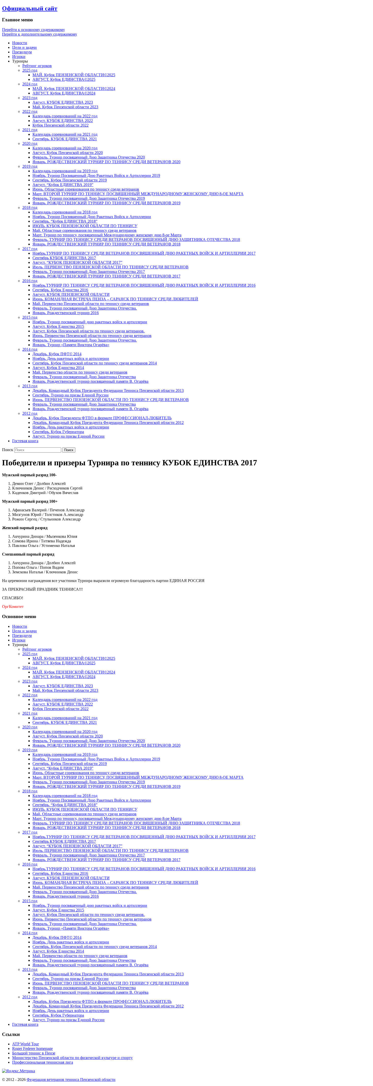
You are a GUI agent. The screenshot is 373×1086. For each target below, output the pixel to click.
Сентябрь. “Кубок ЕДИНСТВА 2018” (64, 221)
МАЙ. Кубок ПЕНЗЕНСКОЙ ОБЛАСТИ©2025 (73, 75)
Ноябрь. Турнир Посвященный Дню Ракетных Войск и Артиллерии (91, 217)
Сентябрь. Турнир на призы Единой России (70, 395)
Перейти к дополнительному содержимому (39, 34)
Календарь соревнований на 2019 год (64, 171)
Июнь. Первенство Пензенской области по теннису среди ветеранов (91, 335)
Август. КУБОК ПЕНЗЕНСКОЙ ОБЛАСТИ (71, 294)
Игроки (18, 56)
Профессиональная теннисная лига (42, 1062)
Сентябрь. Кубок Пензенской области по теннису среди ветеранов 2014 (94, 363)
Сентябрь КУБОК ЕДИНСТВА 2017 (64, 258)
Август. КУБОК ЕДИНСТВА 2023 (62, 102)
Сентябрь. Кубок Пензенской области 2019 (69, 180)
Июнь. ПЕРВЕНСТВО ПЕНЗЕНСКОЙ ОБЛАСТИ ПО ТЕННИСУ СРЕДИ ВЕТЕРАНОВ (110, 399)
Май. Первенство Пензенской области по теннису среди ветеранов (90, 303)
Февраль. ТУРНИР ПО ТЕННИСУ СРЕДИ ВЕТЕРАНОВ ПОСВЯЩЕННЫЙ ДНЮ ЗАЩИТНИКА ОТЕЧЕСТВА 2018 (136, 239)
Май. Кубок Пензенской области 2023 (65, 107)
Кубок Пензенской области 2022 (60, 125)
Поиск (7, 450)
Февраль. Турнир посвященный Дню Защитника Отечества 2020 (88, 157)
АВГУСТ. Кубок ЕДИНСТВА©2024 (63, 93)
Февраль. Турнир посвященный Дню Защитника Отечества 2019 (88, 198)
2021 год (29, 130)
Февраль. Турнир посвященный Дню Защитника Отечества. (84, 308)
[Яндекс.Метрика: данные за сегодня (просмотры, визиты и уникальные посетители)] (18, 1071)
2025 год (29, 70)
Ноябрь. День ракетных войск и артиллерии (70, 358)
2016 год (29, 281)
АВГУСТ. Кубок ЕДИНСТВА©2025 (63, 79)
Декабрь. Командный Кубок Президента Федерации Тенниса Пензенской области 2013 (108, 390)
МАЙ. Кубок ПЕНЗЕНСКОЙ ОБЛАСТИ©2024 (73, 88)
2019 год (29, 166)
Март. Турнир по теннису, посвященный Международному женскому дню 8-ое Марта (106, 235)
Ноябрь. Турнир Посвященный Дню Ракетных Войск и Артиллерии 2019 (96, 175)
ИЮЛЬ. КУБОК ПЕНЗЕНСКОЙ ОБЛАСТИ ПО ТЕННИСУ (84, 226)
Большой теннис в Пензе (33, 1053)
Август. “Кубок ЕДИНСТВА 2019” (62, 184)
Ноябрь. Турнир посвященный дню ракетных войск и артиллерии (89, 322)
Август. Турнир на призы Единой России (68, 436)
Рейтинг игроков (37, 66)
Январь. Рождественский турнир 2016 (65, 313)
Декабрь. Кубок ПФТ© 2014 (56, 354)
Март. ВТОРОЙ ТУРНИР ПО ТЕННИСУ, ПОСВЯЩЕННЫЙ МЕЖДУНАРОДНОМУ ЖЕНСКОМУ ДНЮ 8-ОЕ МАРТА (138, 194)
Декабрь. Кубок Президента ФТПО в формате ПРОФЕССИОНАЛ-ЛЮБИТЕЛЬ (102, 418)
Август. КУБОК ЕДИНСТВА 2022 (62, 120)
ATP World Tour (25, 1044)
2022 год (29, 111)
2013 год (29, 386)
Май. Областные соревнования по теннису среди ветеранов (84, 230)
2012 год (29, 413)
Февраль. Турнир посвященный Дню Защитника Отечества (84, 377)
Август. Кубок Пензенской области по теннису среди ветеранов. (88, 331)
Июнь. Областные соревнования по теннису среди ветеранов (85, 189)
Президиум (22, 52)
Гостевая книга (25, 441)
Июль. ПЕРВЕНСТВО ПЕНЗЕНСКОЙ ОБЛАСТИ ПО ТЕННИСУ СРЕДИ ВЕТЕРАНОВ (110, 267)
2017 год (29, 249)
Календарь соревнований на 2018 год (64, 212)
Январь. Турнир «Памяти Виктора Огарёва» (70, 345)
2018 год (29, 207)
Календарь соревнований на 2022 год (64, 116)
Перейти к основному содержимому (33, 29)
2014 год (29, 349)
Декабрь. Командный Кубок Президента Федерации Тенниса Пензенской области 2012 (108, 422)
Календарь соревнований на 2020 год (64, 148)
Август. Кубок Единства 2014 (58, 367)
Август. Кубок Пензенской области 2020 (67, 152)
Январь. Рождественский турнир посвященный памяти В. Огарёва (90, 381)
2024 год (29, 84)
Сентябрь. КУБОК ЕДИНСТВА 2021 (64, 139)
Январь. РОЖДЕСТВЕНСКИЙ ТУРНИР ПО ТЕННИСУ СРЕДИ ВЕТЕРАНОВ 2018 (106, 244)
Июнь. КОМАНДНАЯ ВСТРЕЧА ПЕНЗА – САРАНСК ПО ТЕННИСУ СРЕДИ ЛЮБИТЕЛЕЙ (115, 299)
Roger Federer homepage (32, 1048)
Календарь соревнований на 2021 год (64, 134)
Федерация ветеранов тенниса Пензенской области (71, 1079)
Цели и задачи (24, 47)
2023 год (29, 98)
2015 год (29, 317)
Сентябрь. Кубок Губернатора (58, 432)
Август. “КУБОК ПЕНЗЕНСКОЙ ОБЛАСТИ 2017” (77, 262)
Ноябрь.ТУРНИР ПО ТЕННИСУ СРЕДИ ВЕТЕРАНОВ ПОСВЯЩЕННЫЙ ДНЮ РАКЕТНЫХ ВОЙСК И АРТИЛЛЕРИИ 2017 (144, 253)
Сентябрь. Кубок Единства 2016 (60, 290)
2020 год (29, 143)
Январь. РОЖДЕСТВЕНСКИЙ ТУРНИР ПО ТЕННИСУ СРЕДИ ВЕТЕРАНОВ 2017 (106, 276)
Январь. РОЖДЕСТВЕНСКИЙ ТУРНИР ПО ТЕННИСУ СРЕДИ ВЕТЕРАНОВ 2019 (106, 203)
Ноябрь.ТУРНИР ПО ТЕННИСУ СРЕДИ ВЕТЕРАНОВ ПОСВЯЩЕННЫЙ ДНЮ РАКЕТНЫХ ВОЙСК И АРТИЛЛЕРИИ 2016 (144, 285)
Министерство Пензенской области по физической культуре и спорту (72, 1058)
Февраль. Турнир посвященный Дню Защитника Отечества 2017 (88, 271)
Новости (19, 43)
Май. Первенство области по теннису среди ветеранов (79, 372)
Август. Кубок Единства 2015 (58, 326)
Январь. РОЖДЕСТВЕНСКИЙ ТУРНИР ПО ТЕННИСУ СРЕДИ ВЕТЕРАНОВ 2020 (106, 162)
